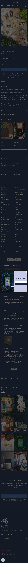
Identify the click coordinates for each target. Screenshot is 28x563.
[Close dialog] (26, 272)
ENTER (21, 284)
